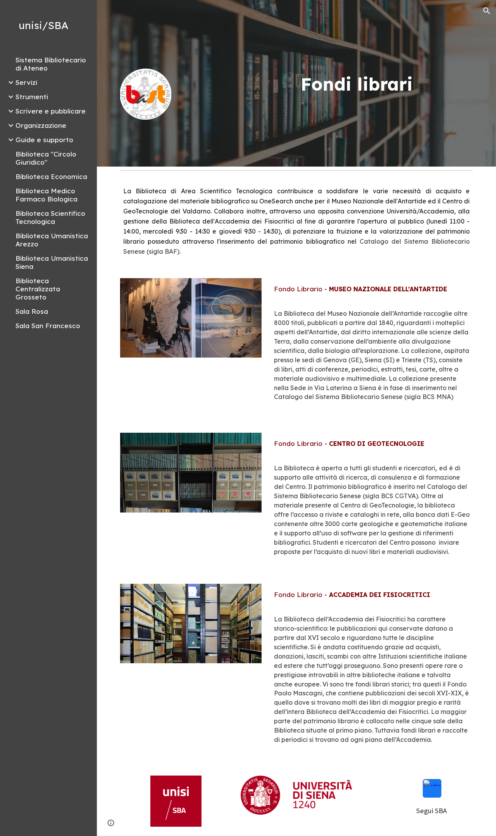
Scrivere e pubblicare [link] (51, 111)
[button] (486, 11)
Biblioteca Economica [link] (51, 176)
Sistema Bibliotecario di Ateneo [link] (51, 64)
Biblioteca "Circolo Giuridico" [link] (46, 158)
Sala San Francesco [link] (48, 326)
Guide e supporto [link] (44, 140)
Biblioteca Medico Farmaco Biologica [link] (47, 195)
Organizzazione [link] (41, 125)
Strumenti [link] (32, 97)
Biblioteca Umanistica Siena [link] (52, 262)
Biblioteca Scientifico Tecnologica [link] (50, 217)
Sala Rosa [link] (32, 311)
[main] (357, 84)
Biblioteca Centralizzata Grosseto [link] (38, 289)
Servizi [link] (26, 82)
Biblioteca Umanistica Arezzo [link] (52, 240)
